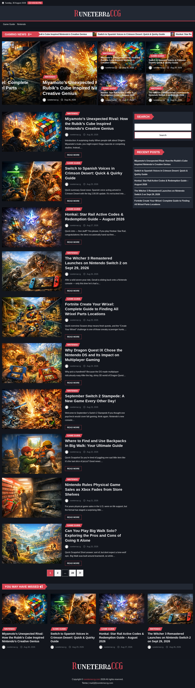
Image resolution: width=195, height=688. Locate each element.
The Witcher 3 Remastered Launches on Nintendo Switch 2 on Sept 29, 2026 (96, 263)
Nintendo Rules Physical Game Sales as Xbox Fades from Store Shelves (93, 489)
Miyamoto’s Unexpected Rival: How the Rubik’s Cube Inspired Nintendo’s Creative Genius (120, 60)
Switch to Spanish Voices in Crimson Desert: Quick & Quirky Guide (93, 173)
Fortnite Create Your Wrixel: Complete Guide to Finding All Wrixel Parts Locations (91, 309)
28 (72, 573)
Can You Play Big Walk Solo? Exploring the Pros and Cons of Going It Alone (93, 535)
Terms (85, 683)
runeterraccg (14, 100)
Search (143, 116)
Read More (73, 155)
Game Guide (9, 24)
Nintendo (21, 24)
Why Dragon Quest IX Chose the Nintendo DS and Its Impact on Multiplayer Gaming (93, 355)
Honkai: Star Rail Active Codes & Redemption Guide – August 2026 (121, 637)
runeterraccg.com (92, 679)
